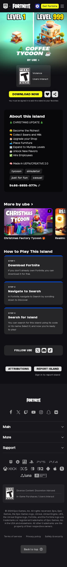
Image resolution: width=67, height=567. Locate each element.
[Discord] (44, 350)
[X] (37, 350)
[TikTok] (50, 350)
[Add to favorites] (47, 94)
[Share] (55, 94)
